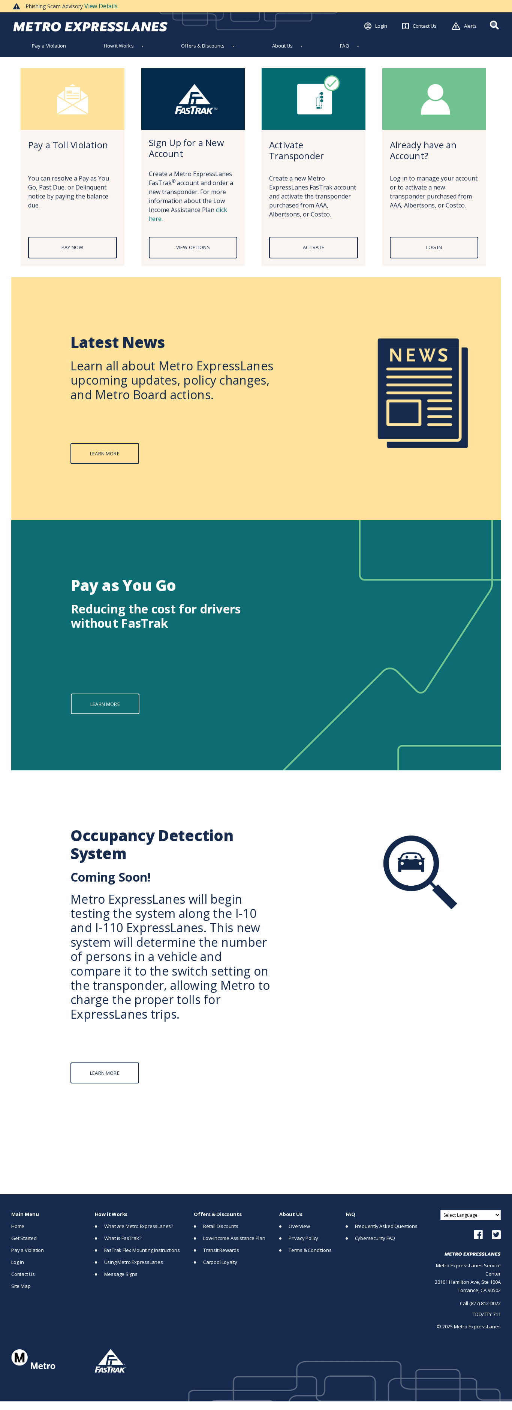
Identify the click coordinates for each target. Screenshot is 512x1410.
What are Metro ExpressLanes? (138, 1226)
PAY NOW (72, 247)
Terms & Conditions (310, 1250)
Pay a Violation (49, 45)
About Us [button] (282, 45)
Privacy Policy (303, 1238)
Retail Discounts (220, 1226)
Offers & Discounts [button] (203, 45)
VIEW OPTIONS (193, 247)
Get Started (24, 1238)
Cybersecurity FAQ (375, 1238)
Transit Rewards (221, 1250)
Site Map (20, 1286)
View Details (101, 6)
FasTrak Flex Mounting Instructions (142, 1250)
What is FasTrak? (122, 1238)
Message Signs (121, 1274)
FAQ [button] (344, 45)
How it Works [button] (119, 45)
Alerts (470, 25)
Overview (299, 1226)
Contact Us (425, 25)
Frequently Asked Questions (386, 1226)
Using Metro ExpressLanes (133, 1262)
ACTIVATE (313, 247)
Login (381, 25)
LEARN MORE (105, 453)
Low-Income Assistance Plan (234, 1238)
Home (17, 1226)
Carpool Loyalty (220, 1262)
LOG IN (434, 247)
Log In (17, 1262)
